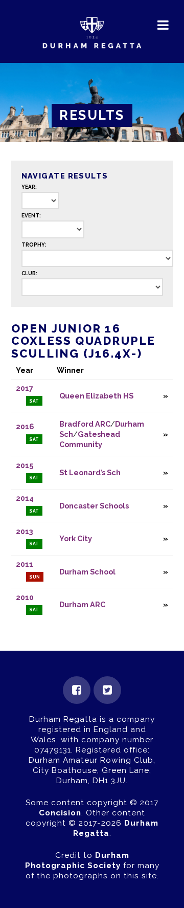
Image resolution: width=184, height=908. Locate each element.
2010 (25, 597)
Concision (60, 812)
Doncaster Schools (94, 505)
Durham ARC (82, 604)
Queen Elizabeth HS (96, 395)
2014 (25, 498)
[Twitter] (107, 690)
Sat (34, 401)
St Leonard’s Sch (90, 472)
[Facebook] (76, 690)
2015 (24, 465)
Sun (35, 577)
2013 (24, 531)
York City (75, 538)
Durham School (87, 571)
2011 (24, 564)
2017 (24, 388)
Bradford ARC (84, 423)
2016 (25, 426)
